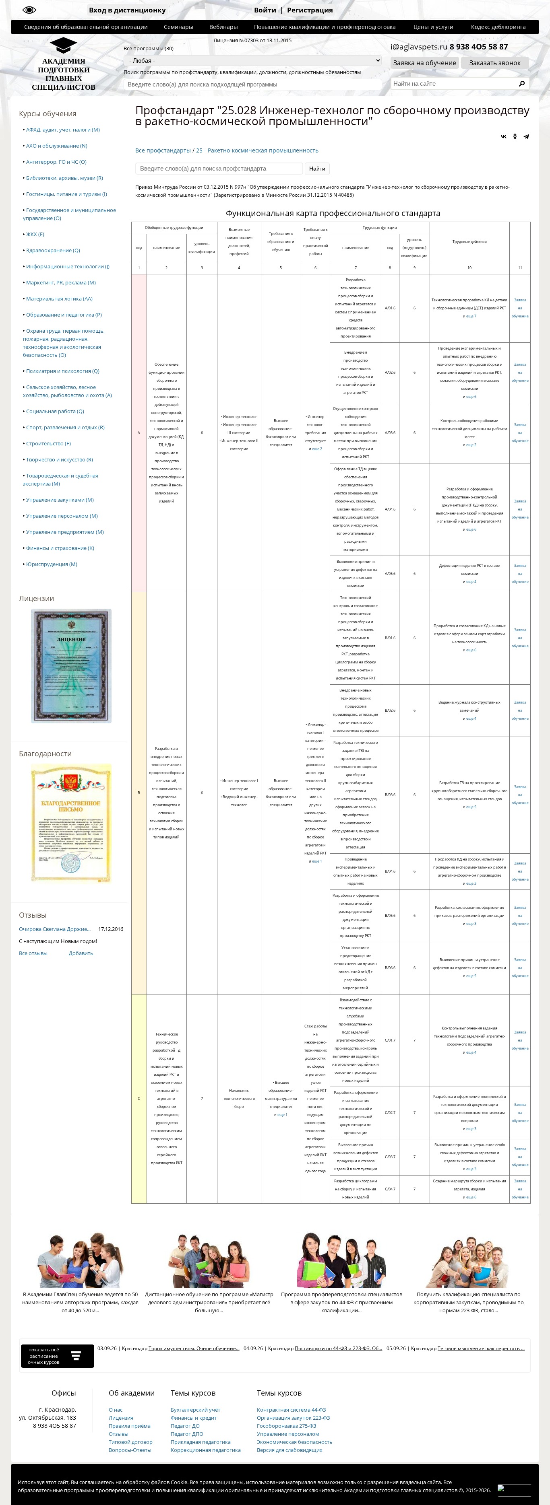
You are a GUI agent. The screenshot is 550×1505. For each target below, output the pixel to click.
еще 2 (317, 448)
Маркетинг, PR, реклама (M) (61, 282)
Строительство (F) (48, 443)
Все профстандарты (163, 150)
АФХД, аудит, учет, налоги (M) (63, 129)
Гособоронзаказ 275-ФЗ (286, 1425)
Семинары (178, 27)
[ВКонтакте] (504, 136)
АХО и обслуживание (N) (56, 145)
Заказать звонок (495, 62)
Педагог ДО (185, 1425)
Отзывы (118, 1433)
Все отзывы (33, 953)
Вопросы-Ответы (130, 1450)
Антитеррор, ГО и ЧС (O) (56, 161)
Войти (265, 9)
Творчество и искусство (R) (59, 459)
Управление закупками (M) (60, 499)
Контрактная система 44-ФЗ (291, 1409)
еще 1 (317, 861)
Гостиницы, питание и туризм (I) (66, 194)
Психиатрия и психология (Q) (62, 371)
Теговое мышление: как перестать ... (481, 1348)
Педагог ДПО (187, 1433)
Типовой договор (131, 1441)
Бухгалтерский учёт (195, 1409)
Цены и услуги (433, 27)
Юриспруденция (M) (51, 564)
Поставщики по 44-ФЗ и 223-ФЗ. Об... (338, 1348)
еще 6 (471, 396)
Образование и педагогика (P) (64, 314)
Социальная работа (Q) (55, 411)
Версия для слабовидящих (290, 1450)
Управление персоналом (288, 1433)
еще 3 (471, 883)
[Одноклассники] (515, 136)
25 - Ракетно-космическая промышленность (257, 150)
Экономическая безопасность (295, 1441)
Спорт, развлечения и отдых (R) (65, 427)
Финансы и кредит (194, 1417)
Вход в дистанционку (127, 9)
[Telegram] (526, 136)
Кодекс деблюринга (498, 27)
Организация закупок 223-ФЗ (293, 1417)
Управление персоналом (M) (62, 515)
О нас (115, 1409)
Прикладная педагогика (201, 1441)
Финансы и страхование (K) (60, 548)
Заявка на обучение (424, 62)
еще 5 (471, 806)
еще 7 (471, 316)
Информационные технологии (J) (68, 266)
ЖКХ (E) (35, 234)
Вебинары (223, 27)
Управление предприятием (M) (65, 531)
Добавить (81, 953)
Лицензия (121, 1417)
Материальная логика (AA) (59, 298)
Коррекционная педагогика (206, 1450)
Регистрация (310, 9)
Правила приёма (130, 1425)
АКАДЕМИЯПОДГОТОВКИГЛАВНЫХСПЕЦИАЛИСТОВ (63, 74)
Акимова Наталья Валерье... (54, 929)
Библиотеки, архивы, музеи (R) (64, 177)
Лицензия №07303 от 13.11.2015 (252, 40)
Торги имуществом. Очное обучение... (194, 1348)
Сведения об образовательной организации (86, 27)
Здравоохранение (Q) (53, 250)
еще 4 (471, 581)
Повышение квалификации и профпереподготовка (325, 27)
